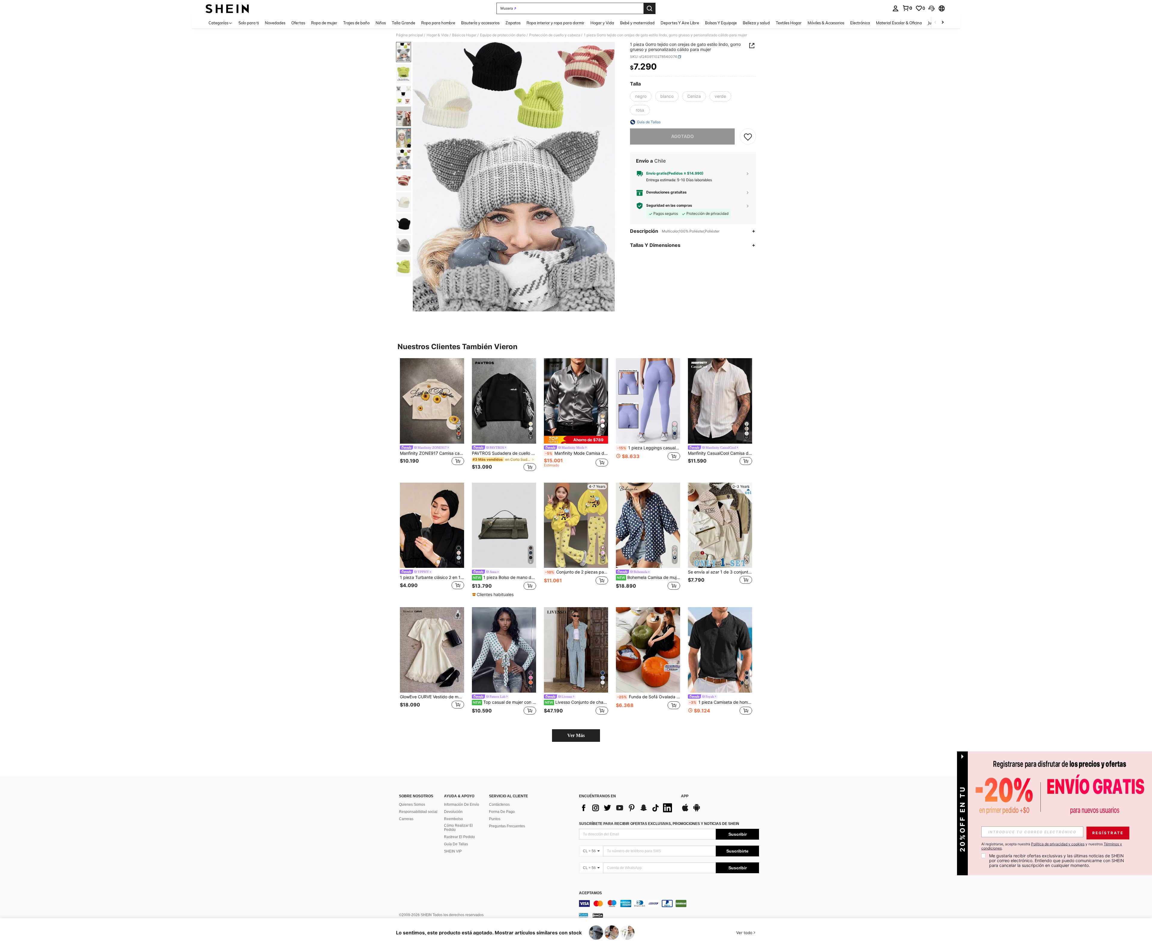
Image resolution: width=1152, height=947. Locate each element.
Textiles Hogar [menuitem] (789, 22)
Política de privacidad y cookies (1057, 844)
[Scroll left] (935, 22)
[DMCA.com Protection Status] (597, 915)
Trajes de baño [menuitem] (356, 22)
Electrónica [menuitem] (860, 22)
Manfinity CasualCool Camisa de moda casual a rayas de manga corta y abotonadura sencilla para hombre (720, 453)
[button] (931, 8)
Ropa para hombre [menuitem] (438, 22)
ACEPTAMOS (590, 893)
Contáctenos (499, 804)
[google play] (696, 810)
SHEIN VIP (453, 851)
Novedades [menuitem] (275, 22)
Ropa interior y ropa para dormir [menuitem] (555, 22)
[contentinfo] (669, 903)
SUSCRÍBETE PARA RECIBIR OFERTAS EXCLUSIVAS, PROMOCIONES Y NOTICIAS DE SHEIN (659, 824)
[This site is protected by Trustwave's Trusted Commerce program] (583, 915)
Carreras (406, 819)
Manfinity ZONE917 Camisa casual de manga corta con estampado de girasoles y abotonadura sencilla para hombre (432, 453)
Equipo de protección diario (503, 35)
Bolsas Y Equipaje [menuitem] (721, 22)
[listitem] (432, 415)
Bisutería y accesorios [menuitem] (480, 22)
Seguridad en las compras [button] (669, 205)
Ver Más (576, 735)
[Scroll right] (942, 22)
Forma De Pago (502, 812)
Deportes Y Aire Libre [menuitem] (680, 22)
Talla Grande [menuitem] (403, 22)
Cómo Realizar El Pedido (458, 827)
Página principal (409, 35)
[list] (627, 807)
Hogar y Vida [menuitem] (602, 22)
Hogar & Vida (437, 35)
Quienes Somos (412, 804)
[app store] (685, 810)
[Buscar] (650, 8)
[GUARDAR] (748, 136)
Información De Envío (461, 804)
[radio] (641, 96)
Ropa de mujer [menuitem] (324, 22)
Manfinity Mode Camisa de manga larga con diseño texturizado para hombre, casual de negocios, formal (576, 453)
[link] (907, 8)
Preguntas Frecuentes (507, 826)
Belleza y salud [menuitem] (756, 22)
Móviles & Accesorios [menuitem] (826, 22)
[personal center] (895, 8)
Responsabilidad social (418, 812)
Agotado (682, 136)
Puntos (494, 819)
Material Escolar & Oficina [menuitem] (899, 22)
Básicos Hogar (464, 35)
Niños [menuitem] (381, 22)
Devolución (453, 812)
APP (684, 796)
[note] (576, 439)
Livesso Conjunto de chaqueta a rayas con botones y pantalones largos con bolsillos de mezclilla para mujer (576, 702)
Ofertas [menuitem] (298, 22)
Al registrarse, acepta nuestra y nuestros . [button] (1051, 846)
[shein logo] (227, 8)
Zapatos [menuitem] (513, 22)
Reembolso (453, 819)
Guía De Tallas (456, 844)
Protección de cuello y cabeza (554, 35)
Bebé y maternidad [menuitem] (637, 22)
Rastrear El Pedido (459, 837)
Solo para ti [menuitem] (248, 22)
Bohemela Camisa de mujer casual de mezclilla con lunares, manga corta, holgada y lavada (648, 577)
